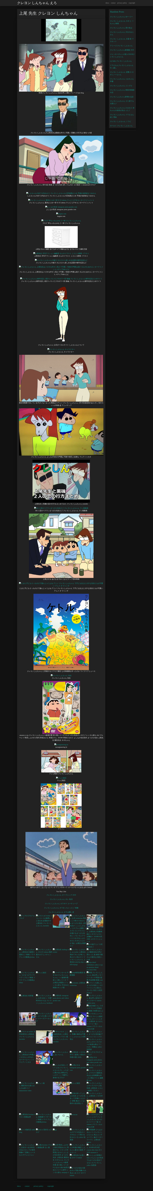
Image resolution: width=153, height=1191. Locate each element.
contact (113, 3)
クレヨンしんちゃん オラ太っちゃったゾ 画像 (61, 908)
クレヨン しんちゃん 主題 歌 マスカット (122, 40)
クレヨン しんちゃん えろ (37, 3)
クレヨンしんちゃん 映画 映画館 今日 (122, 91)
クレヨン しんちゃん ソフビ (120, 121)
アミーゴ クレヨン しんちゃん (121, 46)
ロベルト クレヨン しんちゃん (121, 126)
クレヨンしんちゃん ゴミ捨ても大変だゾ (122, 102)
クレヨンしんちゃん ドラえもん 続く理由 (122, 116)
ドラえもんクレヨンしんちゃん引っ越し (121, 66)
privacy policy (122, 3)
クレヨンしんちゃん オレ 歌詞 (61, 899)
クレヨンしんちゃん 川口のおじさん (122, 33)
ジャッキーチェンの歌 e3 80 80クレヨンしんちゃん (122, 55)
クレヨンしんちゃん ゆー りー (121, 17)
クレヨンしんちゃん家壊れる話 (121, 97)
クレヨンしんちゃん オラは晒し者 (61, 912)
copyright (132, 3)
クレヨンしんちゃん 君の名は (121, 28)
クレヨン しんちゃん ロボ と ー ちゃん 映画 (122, 22)
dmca (107, 3)
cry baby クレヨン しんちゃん (121, 61)
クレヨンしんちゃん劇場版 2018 (122, 50)
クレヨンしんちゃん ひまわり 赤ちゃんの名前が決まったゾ (122, 109)
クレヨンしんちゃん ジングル (121, 86)
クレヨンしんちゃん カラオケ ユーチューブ (61, 903)
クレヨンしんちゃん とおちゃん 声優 (122, 80)
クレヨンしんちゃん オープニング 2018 (61, 895)
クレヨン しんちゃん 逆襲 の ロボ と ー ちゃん (122, 73)
